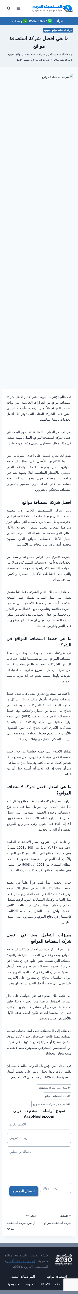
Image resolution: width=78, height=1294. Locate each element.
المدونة (31, 1284)
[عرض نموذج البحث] (8, 8)
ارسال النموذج (24, 1191)
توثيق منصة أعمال (20, 1261)
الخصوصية (14, 1284)
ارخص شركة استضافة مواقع (21, 1222)
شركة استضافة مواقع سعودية (58, 30)
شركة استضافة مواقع (57, 1219)
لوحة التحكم (63, 1284)
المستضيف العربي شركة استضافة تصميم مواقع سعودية (36, 54)
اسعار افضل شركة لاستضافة (54, 1087)
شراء (59, 21)
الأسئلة (45, 1284)
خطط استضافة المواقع (57, 1096)
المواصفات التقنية (23, 1276)
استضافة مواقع (57, 1276)
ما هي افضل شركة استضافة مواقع (51, 1104)
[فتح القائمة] (18, 8)
